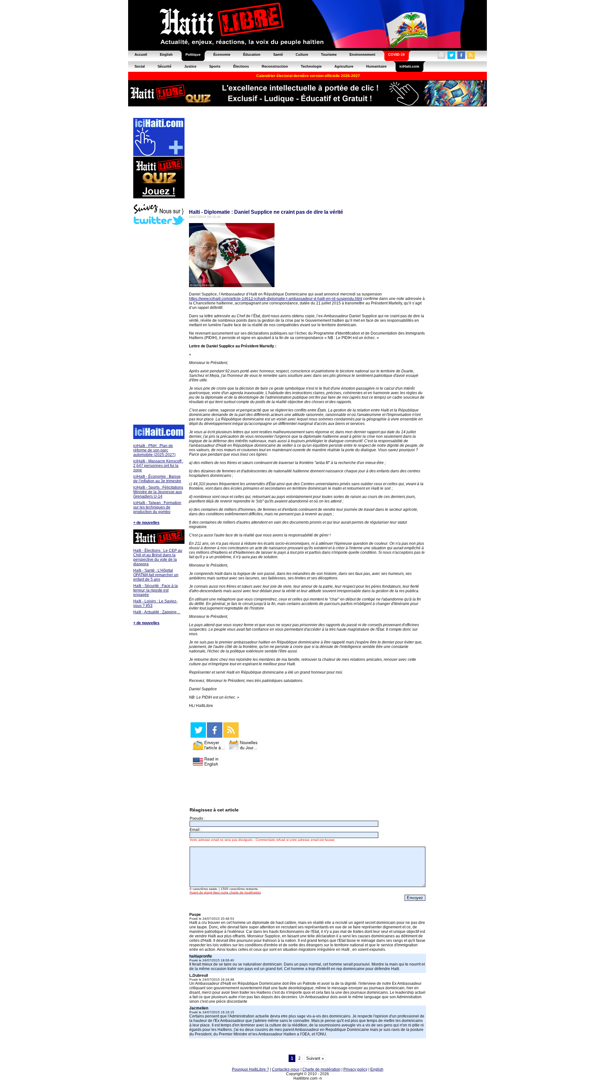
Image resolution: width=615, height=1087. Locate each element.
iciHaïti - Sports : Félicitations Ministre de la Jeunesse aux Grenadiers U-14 (158, 492)
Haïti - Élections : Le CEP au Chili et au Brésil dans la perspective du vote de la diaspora (157, 557)
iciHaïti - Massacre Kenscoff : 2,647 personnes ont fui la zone (158, 465)
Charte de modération (321, 1069)
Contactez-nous (285, 1069)
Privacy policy (355, 1069)
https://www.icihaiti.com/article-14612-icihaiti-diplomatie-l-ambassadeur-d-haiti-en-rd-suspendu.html (275, 298)
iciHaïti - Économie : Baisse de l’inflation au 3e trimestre (157, 478)
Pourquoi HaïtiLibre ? (250, 1069)
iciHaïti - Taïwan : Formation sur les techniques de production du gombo (157, 507)
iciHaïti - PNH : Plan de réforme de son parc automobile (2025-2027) (154, 450)
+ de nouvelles (146, 522)
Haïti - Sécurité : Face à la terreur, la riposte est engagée (155, 590)
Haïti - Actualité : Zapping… (156, 612)
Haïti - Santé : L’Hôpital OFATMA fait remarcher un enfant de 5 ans (155, 575)
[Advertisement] (158, 325)
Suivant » (315, 1058)
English (376, 1069)
